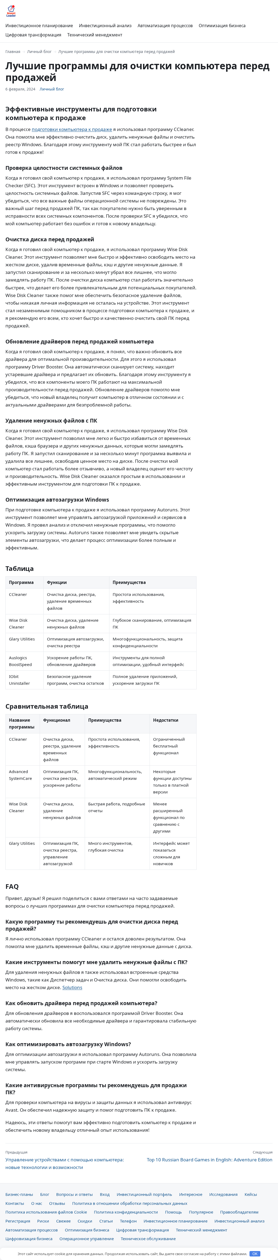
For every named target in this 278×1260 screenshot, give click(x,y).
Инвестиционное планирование (39, 26)
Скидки (85, 1221)
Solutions (72, 987)
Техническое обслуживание (148, 1238)
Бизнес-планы (19, 1194)
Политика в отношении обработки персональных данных (129, 1203)
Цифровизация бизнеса (28, 1238)
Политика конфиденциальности (126, 1212)
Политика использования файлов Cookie (46, 1212)
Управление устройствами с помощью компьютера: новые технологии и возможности (64, 1160)
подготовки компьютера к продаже (72, 129)
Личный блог (39, 51)
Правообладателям (239, 1212)
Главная (12, 51)
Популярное (201, 1212)
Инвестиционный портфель (144, 1194)
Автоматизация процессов (165, 26)
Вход (105, 1194)
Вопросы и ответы (74, 1194)
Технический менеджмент (94, 35)
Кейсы (251, 1194)
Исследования (223, 1194)
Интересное (190, 1194)
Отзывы (57, 1203)
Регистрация (17, 1221)
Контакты (14, 1203)
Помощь (173, 1212)
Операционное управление (86, 1238)
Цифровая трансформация (33, 35)
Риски (43, 1221)
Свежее (63, 1221)
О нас (36, 1203)
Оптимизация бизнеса (222, 26)
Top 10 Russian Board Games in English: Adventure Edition (210, 1156)
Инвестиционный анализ (105, 26)
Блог (44, 1194)
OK (255, 1254)
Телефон (128, 1221)
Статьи (106, 1221)
